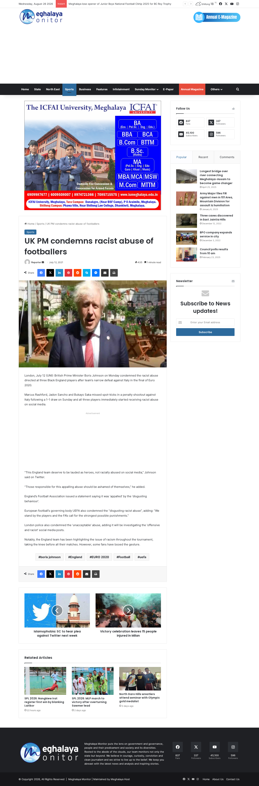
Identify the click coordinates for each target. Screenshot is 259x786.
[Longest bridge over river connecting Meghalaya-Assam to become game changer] (186, 176)
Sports (69, 89)
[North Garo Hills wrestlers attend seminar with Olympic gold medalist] (140, 678)
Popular (181, 157)
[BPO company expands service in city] (186, 238)
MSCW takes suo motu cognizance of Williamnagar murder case (106, 3)
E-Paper (168, 89)
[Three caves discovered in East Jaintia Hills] (186, 221)
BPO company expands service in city (216, 234)
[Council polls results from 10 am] (186, 254)
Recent (203, 157)
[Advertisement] (129, 55)
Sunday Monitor (145, 89)
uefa (143, 557)
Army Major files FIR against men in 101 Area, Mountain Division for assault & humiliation (216, 199)
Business (85, 89)
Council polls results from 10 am (214, 251)
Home (25, 89)
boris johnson (50, 557)
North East (53, 89)
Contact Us (232, 779)
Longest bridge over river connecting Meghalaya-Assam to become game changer (216, 177)
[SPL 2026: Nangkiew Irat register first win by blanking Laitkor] (45, 681)
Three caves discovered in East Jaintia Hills (216, 217)
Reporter (36, 262)
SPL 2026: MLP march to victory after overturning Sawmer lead (89, 702)
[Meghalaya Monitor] (41, 16)
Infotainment (121, 89)
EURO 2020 (100, 557)
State (37, 89)
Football (124, 557)
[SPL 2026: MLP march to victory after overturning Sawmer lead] (93, 681)
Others (215, 89)
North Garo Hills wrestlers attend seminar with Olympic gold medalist (139, 697)
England (76, 557)
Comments (227, 157)
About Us (218, 779)
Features (102, 89)
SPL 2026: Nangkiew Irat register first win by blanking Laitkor (44, 702)
